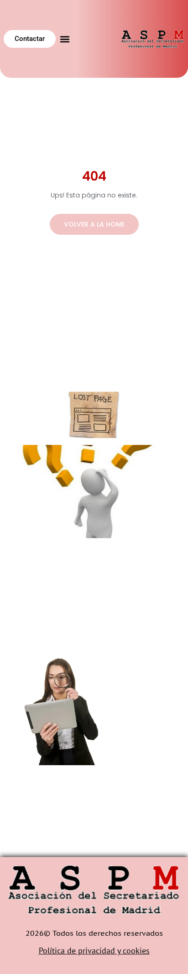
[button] (65, 38)
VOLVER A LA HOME (94, 224)
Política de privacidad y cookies (94, 950)
